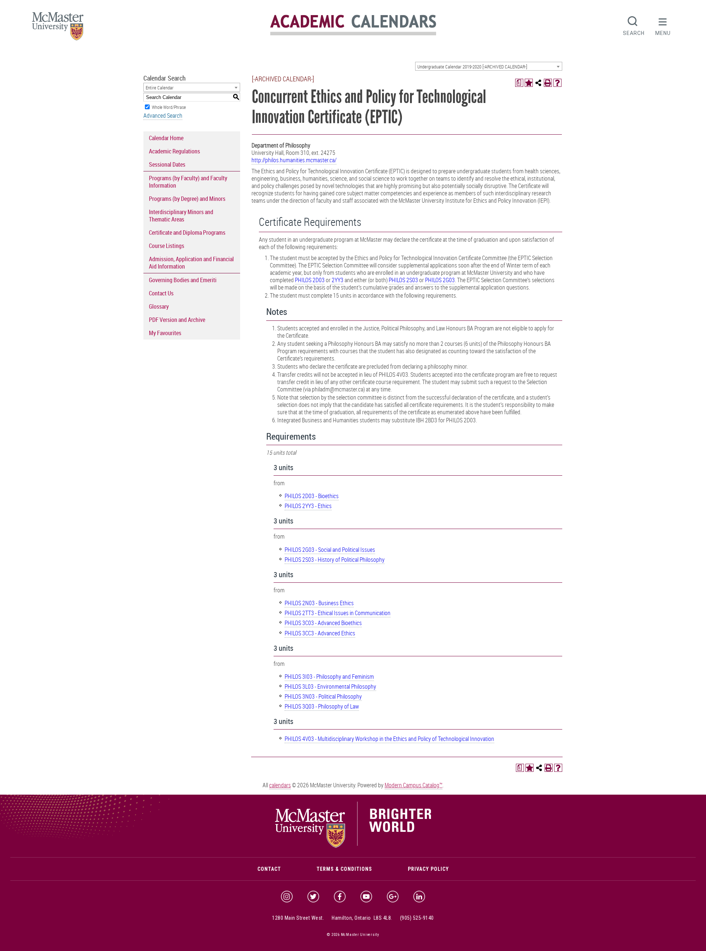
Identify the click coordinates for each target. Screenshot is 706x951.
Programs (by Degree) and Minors (187, 199)
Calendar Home (166, 138)
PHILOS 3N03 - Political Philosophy (323, 696)
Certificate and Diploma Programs (187, 232)
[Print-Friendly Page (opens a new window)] (548, 83)
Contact (269, 869)
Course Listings (166, 246)
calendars (280, 785)
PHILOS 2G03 (440, 280)
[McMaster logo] (353, 846)
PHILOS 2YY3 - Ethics (308, 506)
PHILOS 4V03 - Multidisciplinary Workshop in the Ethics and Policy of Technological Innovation (389, 739)
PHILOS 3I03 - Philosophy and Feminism (329, 677)
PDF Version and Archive (177, 320)
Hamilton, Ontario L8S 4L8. (362, 918)
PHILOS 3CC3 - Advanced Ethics (320, 633)
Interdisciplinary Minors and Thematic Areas (181, 215)
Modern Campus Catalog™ (413, 785)
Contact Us (161, 293)
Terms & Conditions (344, 869)
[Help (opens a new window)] (557, 83)
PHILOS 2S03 (403, 280)
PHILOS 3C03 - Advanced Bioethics (323, 623)
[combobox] (488, 66)
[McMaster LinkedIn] (419, 896)
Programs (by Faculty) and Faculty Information (188, 181)
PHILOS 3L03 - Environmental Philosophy (330, 686)
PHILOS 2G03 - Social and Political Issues (330, 550)
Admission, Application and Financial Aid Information (191, 262)
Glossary (159, 306)
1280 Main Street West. (298, 918)
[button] (663, 25)
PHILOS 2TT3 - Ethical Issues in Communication (338, 613)
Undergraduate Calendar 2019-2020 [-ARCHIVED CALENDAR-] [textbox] (472, 66)
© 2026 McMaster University (353, 934)
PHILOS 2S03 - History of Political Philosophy (335, 560)
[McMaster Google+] (393, 896)
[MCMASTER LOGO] (57, 28)
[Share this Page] (538, 83)
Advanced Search (162, 115)
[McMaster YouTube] (366, 896)
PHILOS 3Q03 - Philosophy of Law (322, 706)
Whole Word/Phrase (169, 107)
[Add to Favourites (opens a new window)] (529, 83)
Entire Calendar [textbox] (160, 87)
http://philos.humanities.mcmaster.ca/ (294, 160)
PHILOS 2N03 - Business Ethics (319, 603)
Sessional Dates (167, 164)
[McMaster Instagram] (287, 896)
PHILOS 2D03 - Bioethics (312, 496)
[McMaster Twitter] (313, 896)
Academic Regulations (174, 151)
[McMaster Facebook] (340, 896)
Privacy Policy (428, 869)
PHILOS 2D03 (310, 280)
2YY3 (337, 280)
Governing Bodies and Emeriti (183, 280)
